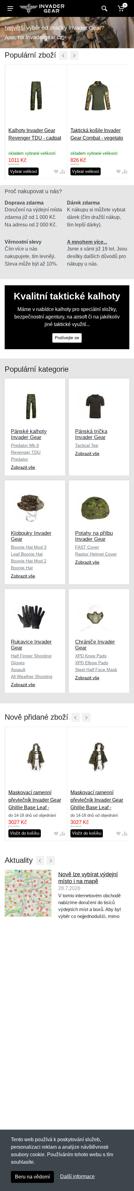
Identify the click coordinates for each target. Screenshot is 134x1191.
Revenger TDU (26, 452)
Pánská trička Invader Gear (91, 434)
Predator (19, 459)
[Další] (74, 55)
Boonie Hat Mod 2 (28, 560)
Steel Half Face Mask (96, 669)
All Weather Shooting (31, 676)
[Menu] (10, 8)
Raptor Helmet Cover (96, 554)
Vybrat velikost (23, 171)
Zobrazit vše (23, 467)
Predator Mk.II (25, 445)
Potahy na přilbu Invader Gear (94, 536)
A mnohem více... (87, 242)
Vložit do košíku (24, 833)
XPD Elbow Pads (91, 662)
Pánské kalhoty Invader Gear (29, 434)
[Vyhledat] (103, 8)
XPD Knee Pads (91, 655)
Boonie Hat (22, 567)
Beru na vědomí (32, 1176)
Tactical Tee (86, 445)
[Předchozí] (63, 55)
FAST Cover (87, 547)
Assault (18, 669)
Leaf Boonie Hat (27, 554)
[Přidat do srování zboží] (62, 171)
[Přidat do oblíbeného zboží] (56, 171)
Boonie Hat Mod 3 (28, 547)
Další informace (77, 1176)
